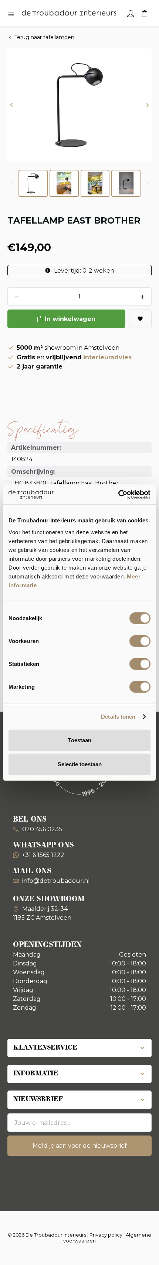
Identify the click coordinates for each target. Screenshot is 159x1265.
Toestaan (79, 740)
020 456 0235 (41, 829)
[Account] (131, 12)
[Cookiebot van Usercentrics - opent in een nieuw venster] (118, 494)
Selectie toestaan (80, 764)
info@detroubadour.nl (56, 880)
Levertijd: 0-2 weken (83, 270)
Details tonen (118, 716)
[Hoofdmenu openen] (11, 14)
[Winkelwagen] (145, 12)
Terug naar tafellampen (44, 37)
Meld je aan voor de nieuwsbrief (80, 1145)
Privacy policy (105, 1235)
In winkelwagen (70, 318)
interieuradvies (107, 357)
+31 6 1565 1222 (43, 854)
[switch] (139, 641)
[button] (11, 105)
